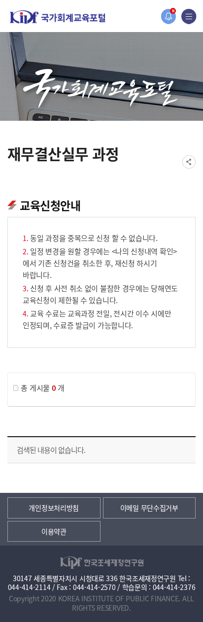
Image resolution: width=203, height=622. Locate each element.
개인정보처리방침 (54, 508)
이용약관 (54, 531)
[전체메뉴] (189, 16)
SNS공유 (189, 162)
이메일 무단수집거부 (149, 508)
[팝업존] (168, 16)
